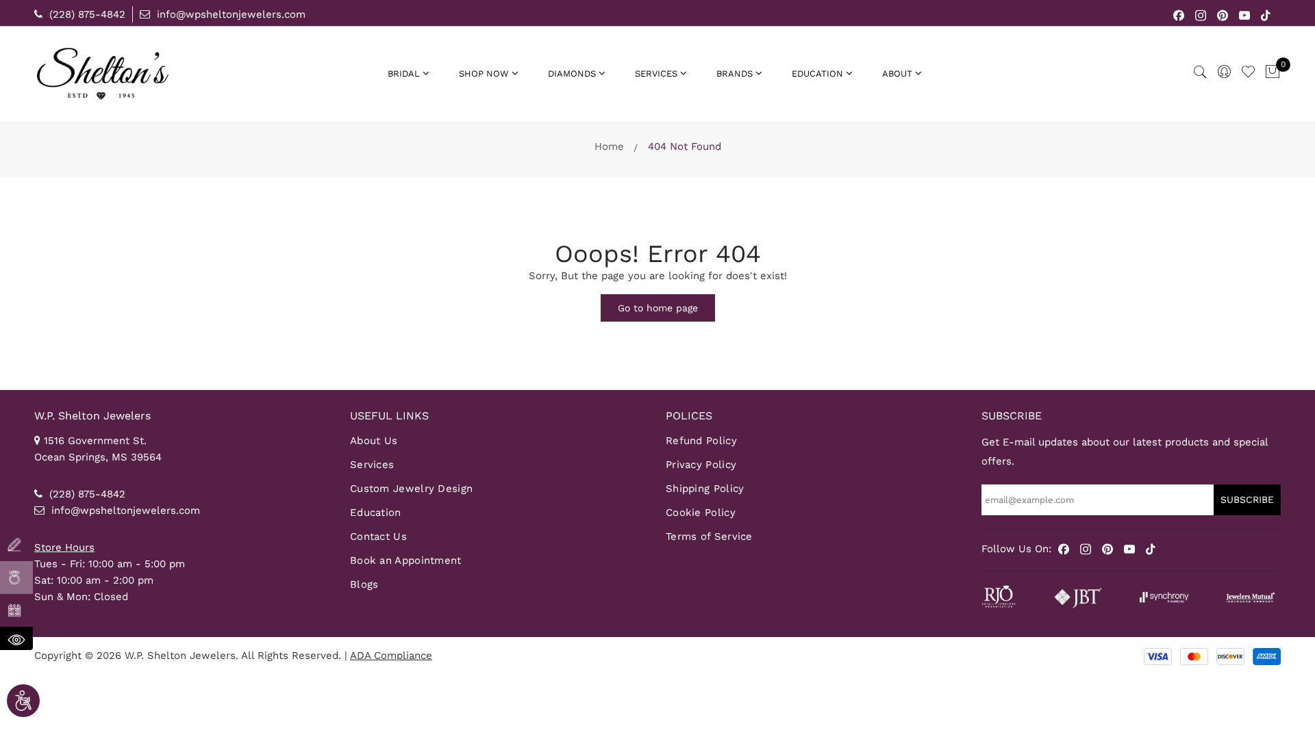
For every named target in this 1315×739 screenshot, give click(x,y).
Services (372, 464)
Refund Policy (701, 441)
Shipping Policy (705, 488)
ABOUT (897, 73)
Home (609, 146)
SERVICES (656, 73)
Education (375, 512)
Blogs (364, 584)
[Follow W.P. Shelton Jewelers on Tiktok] (1265, 14)
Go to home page (658, 307)
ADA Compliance (391, 655)
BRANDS (734, 73)
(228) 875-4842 (85, 14)
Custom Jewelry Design (411, 488)
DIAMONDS (572, 73)
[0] (1272, 72)
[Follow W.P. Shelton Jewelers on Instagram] (1201, 14)
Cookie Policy (701, 512)
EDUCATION (817, 73)
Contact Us (378, 536)
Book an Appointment (406, 560)
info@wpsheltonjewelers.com (229, 14)
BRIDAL (404, 73)
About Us (373, 441)
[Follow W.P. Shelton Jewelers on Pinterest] (1223, 14)
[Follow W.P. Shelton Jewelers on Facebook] (1179, 14)
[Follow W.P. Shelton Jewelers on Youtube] (1245, 14)
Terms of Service (709, 536)
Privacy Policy (701, 464)
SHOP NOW (484, 73)
